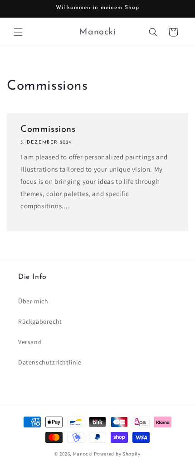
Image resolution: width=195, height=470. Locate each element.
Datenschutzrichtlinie (50, 362)
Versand (30, 342)
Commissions (48, 129)
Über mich (33, 301)
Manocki (83, 454)
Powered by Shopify (117, 454)
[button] (18, 32)
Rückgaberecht (40, 321)
